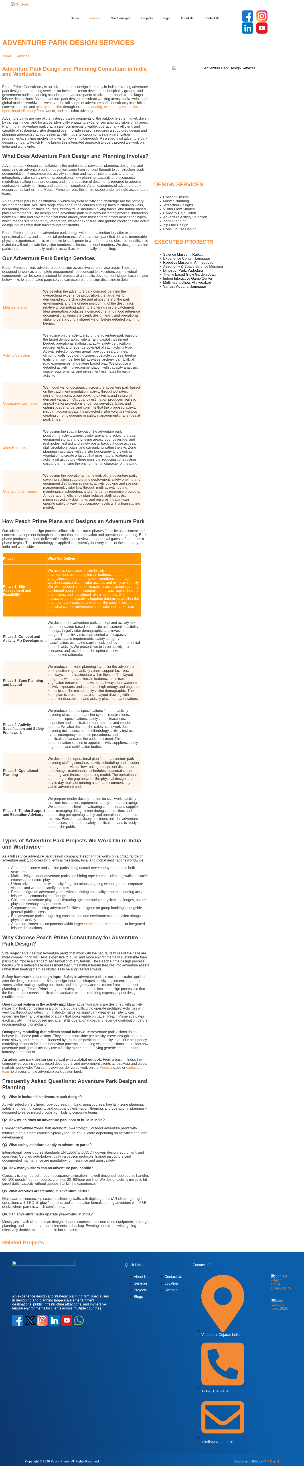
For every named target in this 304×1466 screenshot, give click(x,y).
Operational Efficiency (20, 491)
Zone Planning (14, 447)
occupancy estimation (121, 107)
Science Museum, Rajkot (183, 254)
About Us (187, 18)
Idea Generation (15, 307)
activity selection (49, 107)
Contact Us (212, 18)
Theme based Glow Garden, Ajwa (190, 274)
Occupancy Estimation (20, 403)
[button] (95, 18)
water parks (114, 924)
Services (93, 18)
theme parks (93, 924)
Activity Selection (16, 355)
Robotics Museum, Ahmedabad (188, 262)
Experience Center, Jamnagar (186, 258)
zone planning (91, 107)
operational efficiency (19, 111)
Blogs (166, 18)
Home (75, 18)
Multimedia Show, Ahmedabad (187, 282)
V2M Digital (271, 1461)
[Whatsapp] (79, 1320)
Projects (147, 18)
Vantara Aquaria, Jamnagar (184, 286)
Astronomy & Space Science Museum (193, 266)
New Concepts (120, 18)
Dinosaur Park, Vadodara (183, 270)
